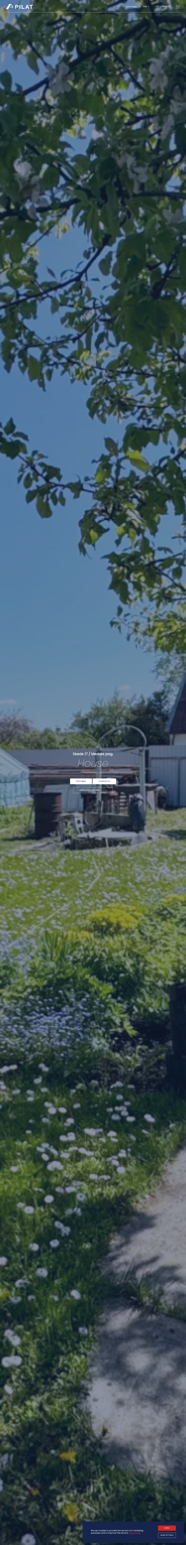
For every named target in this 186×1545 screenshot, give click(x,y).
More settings (166, 1535)
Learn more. (135, 1532)
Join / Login (131, 6)
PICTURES (81, 781)
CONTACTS (104, 781)
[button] (178, 6)
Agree (167, 1528)
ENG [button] (145, 6)
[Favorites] (118, 6)
